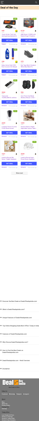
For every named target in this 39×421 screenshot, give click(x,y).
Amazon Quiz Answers (9, 420)
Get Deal (9, 40)
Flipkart (4, 44)
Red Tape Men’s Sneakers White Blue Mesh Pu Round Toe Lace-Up (28, 66)
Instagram (25, 394)
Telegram (19, 394)
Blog (3, 402)
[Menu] (2, 2)
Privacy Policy (6, 405)
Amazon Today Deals (8, 418)
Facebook (5, 394)
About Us (4, 404)
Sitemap (4, 408)
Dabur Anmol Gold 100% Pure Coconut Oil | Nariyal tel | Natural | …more (9, 66)
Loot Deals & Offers (8, 415)
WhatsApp (12, 394)
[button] (19, 303)
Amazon (23, 44)
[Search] (36, 2)
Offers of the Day (7, 417)
